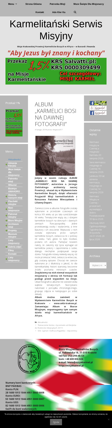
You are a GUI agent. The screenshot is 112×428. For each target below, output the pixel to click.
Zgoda (56, 422)
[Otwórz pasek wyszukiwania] (75, 12)
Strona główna (33, 4)
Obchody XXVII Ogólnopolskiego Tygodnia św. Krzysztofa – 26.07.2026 (97, 229)
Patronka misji (57, 4)
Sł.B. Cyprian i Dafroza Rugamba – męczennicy (57, 330)
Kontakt (40, 12)
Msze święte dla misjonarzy (88, 4)
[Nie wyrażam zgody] (108, 419)
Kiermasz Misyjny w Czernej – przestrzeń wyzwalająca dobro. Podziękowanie (97, 206)
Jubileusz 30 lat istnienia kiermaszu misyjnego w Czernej (96, 182)
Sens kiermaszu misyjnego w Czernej (97, 165)
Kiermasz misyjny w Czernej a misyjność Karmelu (94, 148)
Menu (11, 4)
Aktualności (43, 322)
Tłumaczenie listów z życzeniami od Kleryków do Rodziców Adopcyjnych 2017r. (55, 326)
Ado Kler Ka (58, 12)
